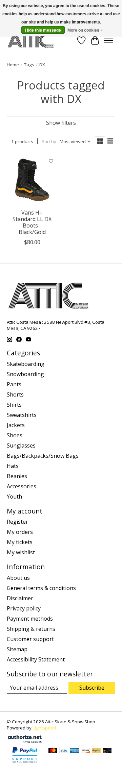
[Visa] (63, 751)
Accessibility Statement (36, 659)
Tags (29, 65)
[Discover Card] (85, 751)
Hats (13, 466)
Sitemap (17, 649)
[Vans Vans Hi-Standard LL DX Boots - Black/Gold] (32, 179)
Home (13, 65)
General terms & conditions (41, 588)
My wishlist (21, 552)
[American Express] (74, 751)
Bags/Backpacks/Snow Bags (43, 455)
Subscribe (91, 687)
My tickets (20, 542)
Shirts (14, 404)
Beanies (17, 476)
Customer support (30, 639)
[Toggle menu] (108, 40)
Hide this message (43, 30)
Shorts (15, 394)
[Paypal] (25, 763)
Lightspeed (44, 728)
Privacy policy (24, 608)
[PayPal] (96, 751)
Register (17, 521)
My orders (20, 532)
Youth (14, 496)
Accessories (21, 486)
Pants (14, 384)
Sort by (49, 141)
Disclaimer (20, 598)
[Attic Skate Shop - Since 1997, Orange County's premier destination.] (31, 40)
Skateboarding (25, 364)
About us (18, 578)
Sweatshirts (22, 415)
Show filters (61, 123)
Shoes (14, 435)
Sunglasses (21, 445)
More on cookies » (85, 30)
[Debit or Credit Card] (107, 751)
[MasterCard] (52, 751)
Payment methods (30, 618)
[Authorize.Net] (25, 740)
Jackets (16, 425)
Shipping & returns (31, 629)
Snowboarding (25, 374)
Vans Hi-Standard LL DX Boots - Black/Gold (32, 222)
